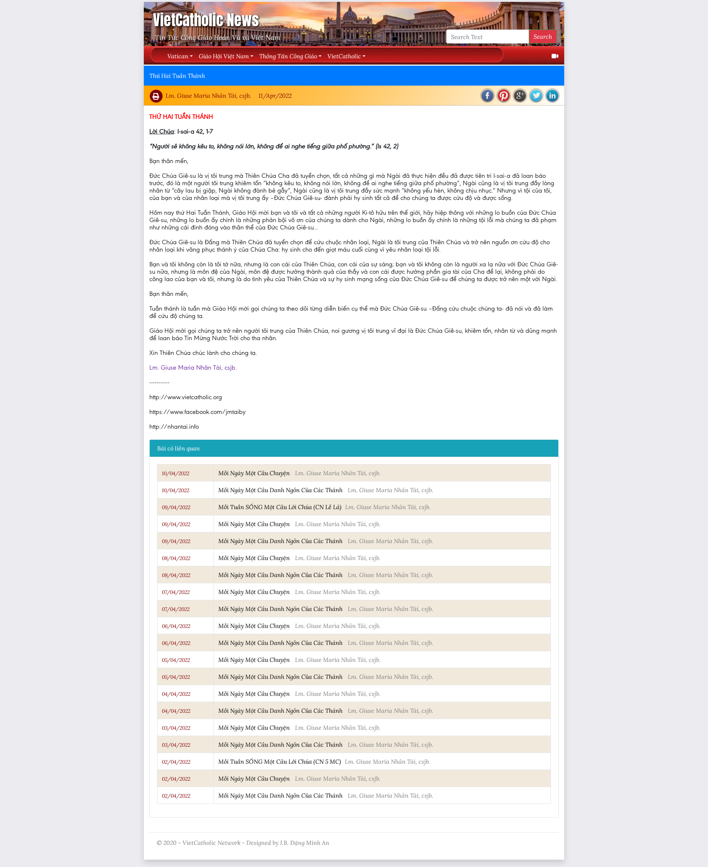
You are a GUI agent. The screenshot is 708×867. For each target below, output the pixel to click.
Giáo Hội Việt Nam (224, 56)
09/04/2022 (176, 507)
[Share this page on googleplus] (520, 95)
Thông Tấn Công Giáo (288, 56)
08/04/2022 (176, 558)
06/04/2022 (176, 626)
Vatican (177, 56)
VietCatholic (344, 56)
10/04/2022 (175, 473)
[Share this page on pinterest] (503, 95)
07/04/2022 (176, 592)
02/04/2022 (176, 762)
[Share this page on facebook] (487, 95)
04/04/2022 (176, 694)
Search (543, 36)
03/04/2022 (176, 728)
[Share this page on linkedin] (552, 95)
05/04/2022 (176, 660)
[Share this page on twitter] (536, 95)
